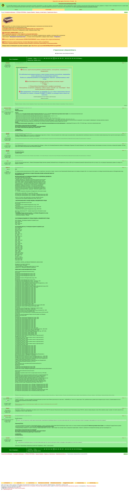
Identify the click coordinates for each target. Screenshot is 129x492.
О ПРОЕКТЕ (7, 482)
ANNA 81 (8, 167)
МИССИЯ (19, 482)
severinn (7, 437)
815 (77, 58)
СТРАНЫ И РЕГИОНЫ (21, 12)
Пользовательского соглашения (28, 485)
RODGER (8, 62)
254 (56, 58)
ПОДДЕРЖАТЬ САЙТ (68, 482)
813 (72, 58)
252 (51, 58)
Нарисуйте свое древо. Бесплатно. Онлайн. (63, 1)
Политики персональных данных (43, 485)
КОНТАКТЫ (31, 482)
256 (60, 58)
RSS (20, 487)
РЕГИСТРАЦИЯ (48, 9)
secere (39, 60)
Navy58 (7, 133)
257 (63, 58)
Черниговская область (52, 12)
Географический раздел (10, 12)
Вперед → (80, 58)
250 (47, 58)
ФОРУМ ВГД (92, 482)
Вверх (123, 62)
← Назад (34, 58)
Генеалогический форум (6, 454)
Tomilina (35, 60)
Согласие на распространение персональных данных (66, 485)
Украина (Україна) (31, 12)
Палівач (7, 143)
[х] (75, 1)
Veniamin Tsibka (7, 108)
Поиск (113, 9)
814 (75, 58)
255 (58, 58)
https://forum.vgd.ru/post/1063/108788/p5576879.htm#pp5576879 (46, 45)
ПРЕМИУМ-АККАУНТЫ (56, 482)
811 (68, 58)
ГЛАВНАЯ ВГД (80, 482)
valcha (7, 397)
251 (49, 58)
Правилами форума (91, 485)
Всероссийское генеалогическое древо (16, 488)
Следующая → (15, 59)
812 (70, 58)
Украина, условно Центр (41, 12)
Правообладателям (7, 489)
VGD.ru (16, 9)
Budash (7, 408)
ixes (8, 160)
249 (44, 58)
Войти (80, 9)
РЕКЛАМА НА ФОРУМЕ (43, 482)
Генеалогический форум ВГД (67, 3)
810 (66, 58)
